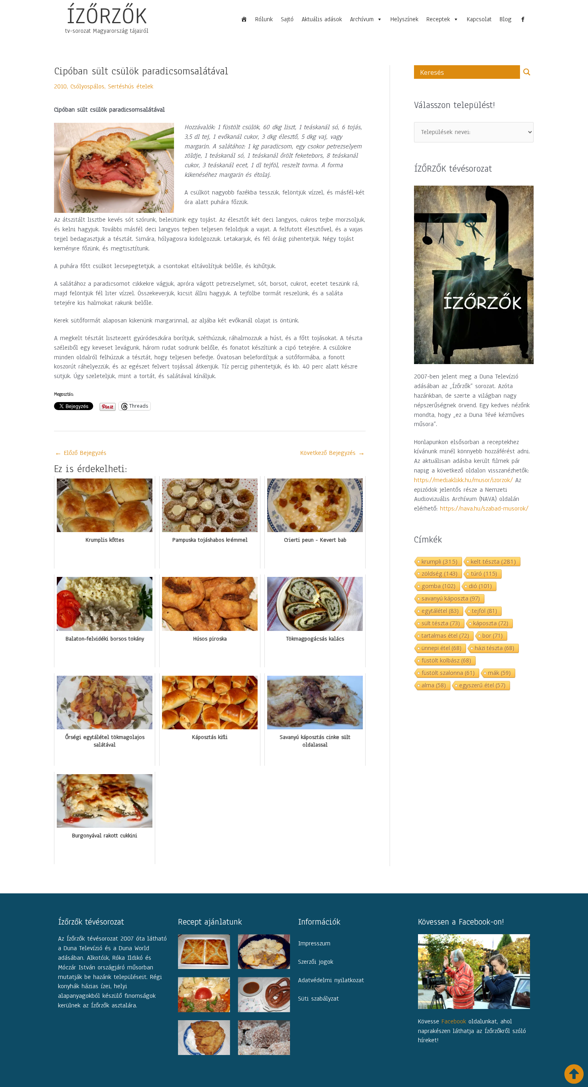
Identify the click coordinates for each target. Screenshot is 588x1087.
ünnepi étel (442, 648)
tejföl (484, 611)
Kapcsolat (479, 19)
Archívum (362, 19)
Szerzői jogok (315, 961)
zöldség (440, 573)
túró (484, 573)
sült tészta (441, 623)
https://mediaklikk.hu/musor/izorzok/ (463, 480)
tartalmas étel (445, 635)
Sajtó (287, 19)
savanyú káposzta (451, 598)
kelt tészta (493, 561)
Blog (506, 19)
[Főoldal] (244, 19)
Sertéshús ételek (130, 86)
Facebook (454, 1021)
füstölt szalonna (448, 673)
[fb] (523, 19)
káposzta (490, 623)
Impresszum (314, 943)
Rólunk (264, 19)
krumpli (440, 561)
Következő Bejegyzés (332, 452)
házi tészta (494, 648)
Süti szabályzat (318, 998)
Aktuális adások (322, 19)
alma (434, 685)
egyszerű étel (482, 685)
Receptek (438, 19)
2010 (60, 86)
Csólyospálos (87, 86)
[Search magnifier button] (527, 72)
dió (480, 586)
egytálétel (440, 611)
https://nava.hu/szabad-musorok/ (484, 508)
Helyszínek (404, 19)
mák (499, 673)
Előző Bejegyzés (80, 452)
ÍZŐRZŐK (106, 15)
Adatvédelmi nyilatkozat (331, 980)
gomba (439, 586)
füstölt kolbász (446, 660)
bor (492, 635)
